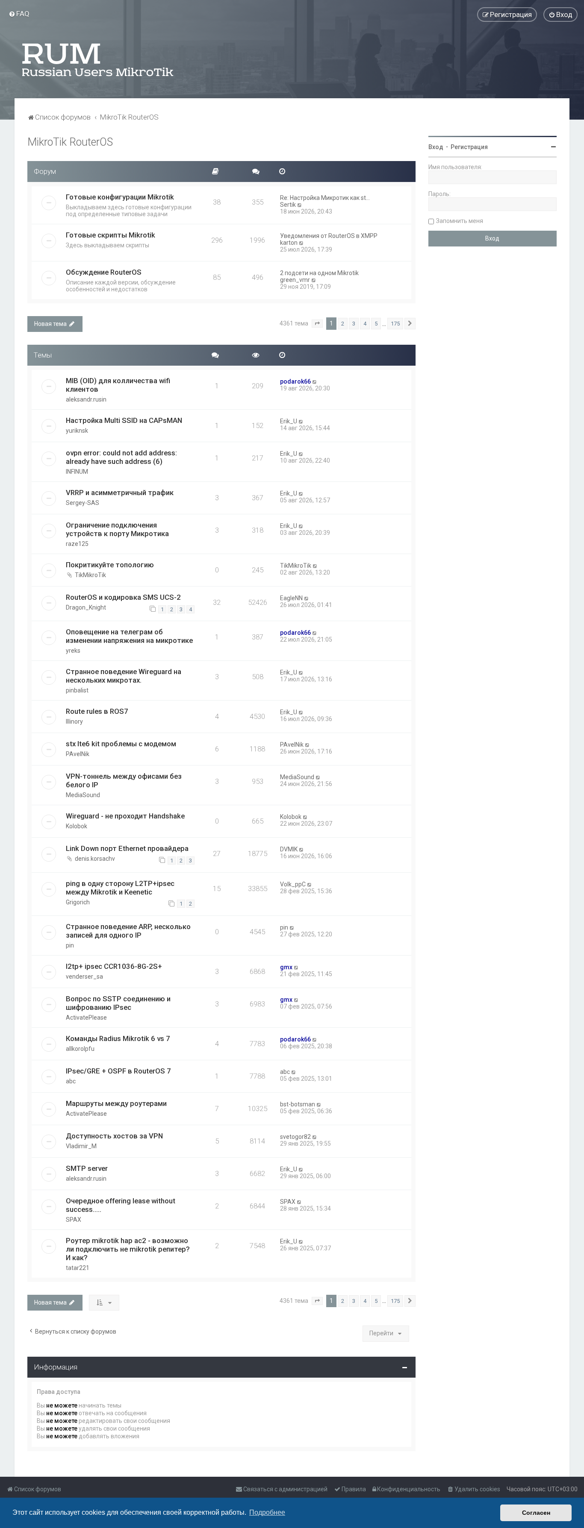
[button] (317, 324)
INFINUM (77, 471)
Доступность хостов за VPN (114, 1136)
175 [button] (395, 323)
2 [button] (342, 323)
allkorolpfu (80, 1048)
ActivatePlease (86, 1017)
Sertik (288, 204)
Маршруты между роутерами (116, 1103)
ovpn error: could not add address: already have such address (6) (121, 457)
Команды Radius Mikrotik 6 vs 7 (118, 1038)
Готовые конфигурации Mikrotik (120, 197)
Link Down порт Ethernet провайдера (127, 848)
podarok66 (295, 381)
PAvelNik (77, 754)
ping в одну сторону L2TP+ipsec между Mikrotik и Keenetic (120, 887)
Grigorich (78, 902)
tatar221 (77, 1267)
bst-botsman (297, 1104)
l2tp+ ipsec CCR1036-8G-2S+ (114, 966)
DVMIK (289, 849)
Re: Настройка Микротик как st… (325, 197)
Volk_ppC (293, 884)
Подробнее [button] (267, 1512)
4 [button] (364, 323)
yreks (73, 650)
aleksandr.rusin (86, 399)
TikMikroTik (90, 575)
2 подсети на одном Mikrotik (319, 273)
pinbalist (77, 690)
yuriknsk (77, 430)
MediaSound (83, 795)
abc (71, 1081)
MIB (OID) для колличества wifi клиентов (118, 384)
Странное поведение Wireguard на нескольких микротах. (123, 675)
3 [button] (353, 323)
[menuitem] (19, 13)
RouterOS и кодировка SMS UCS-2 (123, 597)
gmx (286, 967)
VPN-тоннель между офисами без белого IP (124, 780)
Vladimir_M (81, 1146)
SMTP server (87, 1168)
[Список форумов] (98, 60)
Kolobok (76, 826)
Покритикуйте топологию (110, 564)
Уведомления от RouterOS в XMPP (329, 235)
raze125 (77, 543)
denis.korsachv (95, 858)
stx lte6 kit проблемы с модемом (121, 743)
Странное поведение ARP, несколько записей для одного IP (128, 930)
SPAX (73, 1219)
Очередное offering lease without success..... (120, 1205)
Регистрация (469, 147)
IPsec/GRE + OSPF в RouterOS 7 (118, 1071)
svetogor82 (295, 1136)
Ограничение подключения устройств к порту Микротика (117, 529)
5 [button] (376, 323)
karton (289, 242)
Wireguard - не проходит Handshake (125, 816)
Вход (435, 147)
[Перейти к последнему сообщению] (315, 381)
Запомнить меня (459, 220)
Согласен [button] (536, 1512)
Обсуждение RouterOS (104, 272)
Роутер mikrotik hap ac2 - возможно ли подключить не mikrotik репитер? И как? (128, 1249)
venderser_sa (84, 976)
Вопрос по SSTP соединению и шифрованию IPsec (118, 1003)
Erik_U (288, 421)
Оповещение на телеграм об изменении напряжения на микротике (129, 636)
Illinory (74, 721)
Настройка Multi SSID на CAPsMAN (124, 420)
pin (70, 945)
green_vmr (295, 279)
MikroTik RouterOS (70, 142)
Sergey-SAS (82, 502)
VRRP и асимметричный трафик (120, 492)
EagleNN (291, 598)
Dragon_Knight (86, 607)
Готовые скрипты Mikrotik (110, 235)
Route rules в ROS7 (97, 711)
